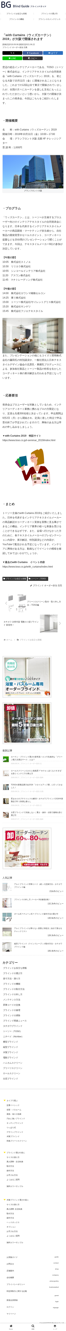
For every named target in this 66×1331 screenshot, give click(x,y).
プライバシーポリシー (16, 1284)
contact (56, 1263)
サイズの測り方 (13, 1157)
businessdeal (54, 1287)
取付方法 (10, 1166)
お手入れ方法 (12, 1175)
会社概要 (10, 1277)
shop (57, 1269)
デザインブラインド (15, 1132)
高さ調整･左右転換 (14, 1209)
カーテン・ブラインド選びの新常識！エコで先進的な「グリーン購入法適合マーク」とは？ (36, 758)
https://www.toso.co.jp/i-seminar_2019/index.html (28, 440)
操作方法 (10, 1171)
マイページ (11, 1314)
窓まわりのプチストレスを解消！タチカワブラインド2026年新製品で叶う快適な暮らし (37, 800)
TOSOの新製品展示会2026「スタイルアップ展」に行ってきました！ (37, 786)
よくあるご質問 (13, 1180)
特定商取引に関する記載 (17, 1291)
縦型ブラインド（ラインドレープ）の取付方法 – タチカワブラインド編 (38, 945)
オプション (11, 1227)
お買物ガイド (12, 1257)
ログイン (10, 1307)
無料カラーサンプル (15, 1186)
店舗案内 (10, 1271)
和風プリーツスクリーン (17, 1141)
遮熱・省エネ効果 (14, 1114)
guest (57, 1295)
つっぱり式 (11, 1127)
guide (57, 1257)
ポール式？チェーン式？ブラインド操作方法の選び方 (36, 914)
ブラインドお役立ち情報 (16, 579)
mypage (56, 1307)
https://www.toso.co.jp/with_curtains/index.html (27, 566)
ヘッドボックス (13, 1222)
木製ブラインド (13, 1136)
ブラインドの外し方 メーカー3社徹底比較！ (32, 899)
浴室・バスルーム (14, 1110)
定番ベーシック (13, 1105)
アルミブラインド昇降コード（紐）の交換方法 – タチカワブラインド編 (38, 885)
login (57, 1301)
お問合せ (10, 1264)
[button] (33, 58)
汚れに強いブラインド (16, 1119)
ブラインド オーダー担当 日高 (14, 47)
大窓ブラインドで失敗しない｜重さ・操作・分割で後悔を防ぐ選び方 (36, 813)
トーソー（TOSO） (39, 579)
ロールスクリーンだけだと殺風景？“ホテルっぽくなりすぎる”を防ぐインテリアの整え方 (36, 772)
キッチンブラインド (15, 1123)
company (55, 1275)
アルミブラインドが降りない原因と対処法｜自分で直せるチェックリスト (38, 929)
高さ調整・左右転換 (15, 1162)
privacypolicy (54, 1281)
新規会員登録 (12, 1300)
